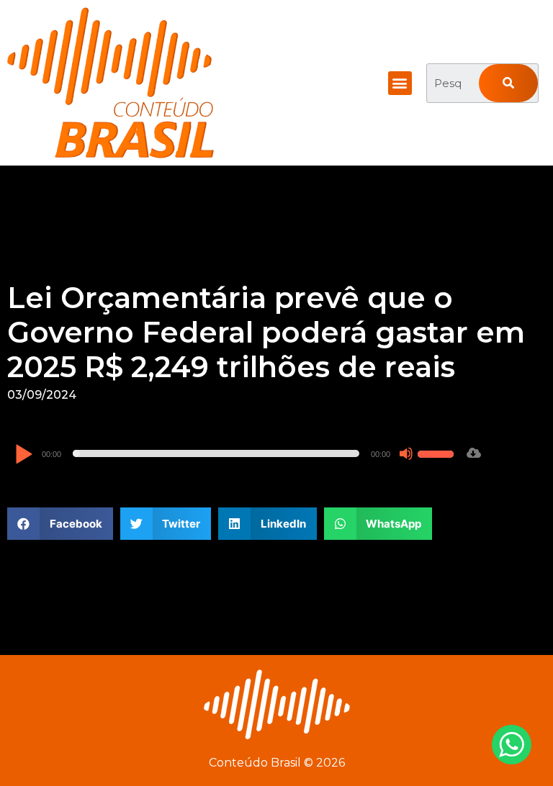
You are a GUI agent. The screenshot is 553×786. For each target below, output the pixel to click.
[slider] (438, 452)
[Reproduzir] (23, 455)
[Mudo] (406, 453)
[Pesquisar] (508, 83)
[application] (236, 453)
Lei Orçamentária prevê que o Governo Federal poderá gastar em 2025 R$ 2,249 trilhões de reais (266, 332)
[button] (400, 83)
